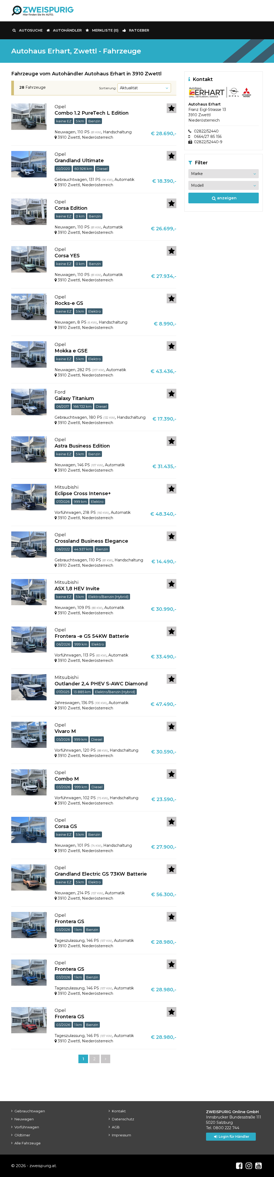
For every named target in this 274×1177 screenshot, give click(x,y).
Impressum (121, 1135)
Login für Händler (234, 1137)
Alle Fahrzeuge (27, 1143)
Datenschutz (123, 1119)
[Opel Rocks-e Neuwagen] (29, 306)
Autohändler (67, 30)
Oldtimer (22, 1135)
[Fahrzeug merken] (171, 108)
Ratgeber (139, 30)
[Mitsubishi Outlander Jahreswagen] (29, 687)
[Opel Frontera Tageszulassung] (29, 924)
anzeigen (226, 197)
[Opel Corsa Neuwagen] (29, 211)
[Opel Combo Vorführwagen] (29, 782)
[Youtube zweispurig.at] (258, 1166)
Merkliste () (105, 30)
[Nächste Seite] (105, 1059)
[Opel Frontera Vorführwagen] (29, 639)
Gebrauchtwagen (29, 1111)
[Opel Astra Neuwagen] (29, 449)
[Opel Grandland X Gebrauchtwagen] (29, 163)
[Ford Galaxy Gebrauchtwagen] (29, 401)
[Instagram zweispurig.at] (249, 1166)
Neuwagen (24, 1119)
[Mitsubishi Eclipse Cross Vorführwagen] (29, 496)
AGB (116, 1127)
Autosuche (31, 30)
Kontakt (119, 1111)
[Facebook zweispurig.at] (239, 1166)
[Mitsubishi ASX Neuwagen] (29, 591)
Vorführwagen (26, 1127)
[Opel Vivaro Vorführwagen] (29, 734)
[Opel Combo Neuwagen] (29, 116)
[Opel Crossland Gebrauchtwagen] (29, 544)
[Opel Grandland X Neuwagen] (29, 877)
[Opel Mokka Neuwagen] (29, 354)
